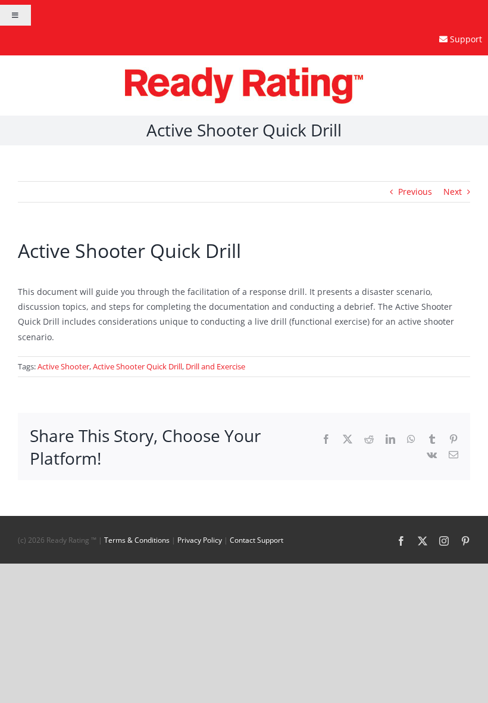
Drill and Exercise (215, 366)
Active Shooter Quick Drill (137, 366)
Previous (415, 191)
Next (452, 191)
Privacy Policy (199, 540)
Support (466, 39)
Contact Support (256, 540)
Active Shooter (63, 366)
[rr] (244, 71)
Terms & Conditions (137, 540)
